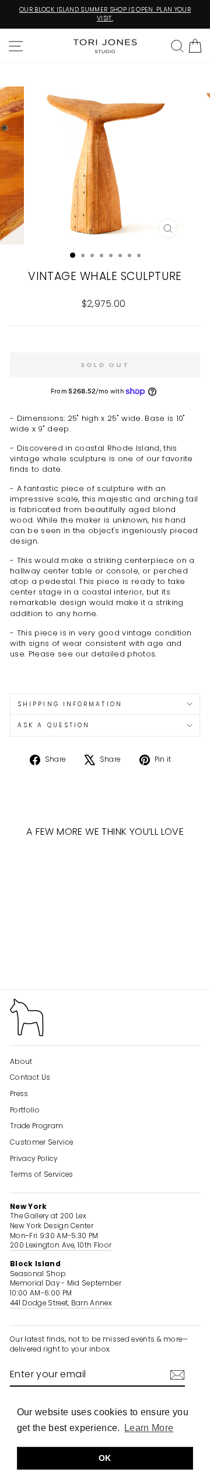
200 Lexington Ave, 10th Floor (60, 1245)
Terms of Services (41, 1174)
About (21, 1061)
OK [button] (105, 1458)
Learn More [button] (148, 1428)
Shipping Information (70, 704)
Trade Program (36, 1126)
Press (19, 1093)
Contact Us (30, 1077)
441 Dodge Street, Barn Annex (60, 1303)
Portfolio (25, 1110)
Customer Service (41, 1142)
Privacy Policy (34, 1158)
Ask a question (54, 725)
